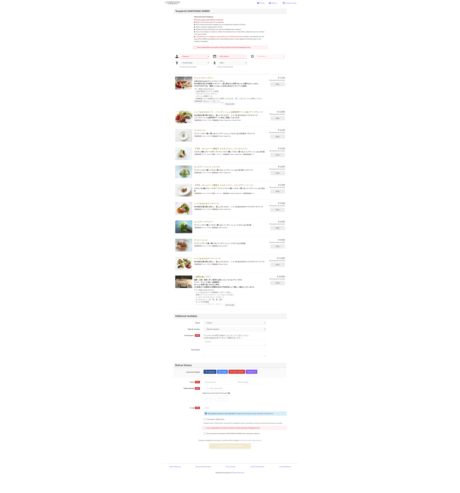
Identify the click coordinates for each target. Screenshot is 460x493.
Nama (194, 382)
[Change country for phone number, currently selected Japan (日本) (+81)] (207, 388)
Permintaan (195, 350)
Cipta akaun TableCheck (215, 419)
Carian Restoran (285, 467)
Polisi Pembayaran (257, 467)
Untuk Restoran (175, 467)
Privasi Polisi (230, 467)
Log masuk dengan (193, 372)
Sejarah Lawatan (194, 329)
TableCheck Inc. (239, 473)
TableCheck (251, 372)
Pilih (277, 84)
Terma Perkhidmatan (203, 467)
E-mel (194, 408)
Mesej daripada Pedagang (203, 17)
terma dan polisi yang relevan (250, 440)
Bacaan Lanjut (229, 104)
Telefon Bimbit (191, 388)
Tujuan (197, 323)
